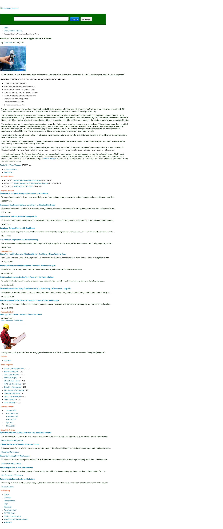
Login (6, 504)
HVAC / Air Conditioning (12, 384)
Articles (6, 495)
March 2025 (10, 426)
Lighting (56, 12)
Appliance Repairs (74, 12)
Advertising (8, 522)
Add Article (7, 498)
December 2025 (12, 414)
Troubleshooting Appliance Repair (16, 519)
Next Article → (9, 172)
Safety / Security (9, 399)
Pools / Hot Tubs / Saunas (13, 31)
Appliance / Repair (10, 378)
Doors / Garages (9, 402)
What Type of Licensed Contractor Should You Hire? (21, 315)
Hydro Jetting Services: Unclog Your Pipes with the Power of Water (27, 277)
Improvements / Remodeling (14, 390)
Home (6, 28)
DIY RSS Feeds (9, 513)
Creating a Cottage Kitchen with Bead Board (17, 228)
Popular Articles (9, 501)
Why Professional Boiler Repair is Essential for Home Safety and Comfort (29, 300)
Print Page (7, 360)
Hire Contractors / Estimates (12, 321)
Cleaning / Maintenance (12, 387)
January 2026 (11, 410)
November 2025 (12, 417)
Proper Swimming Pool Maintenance (15, 456)
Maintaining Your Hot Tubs (23, 186)
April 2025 (9, 423)
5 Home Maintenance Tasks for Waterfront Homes (19, 444)
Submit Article (96, 12)
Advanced (86, 19)
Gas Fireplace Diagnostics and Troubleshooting (19, 240)
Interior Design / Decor (12, 381)
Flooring (45, 12)
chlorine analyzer (49, 159)
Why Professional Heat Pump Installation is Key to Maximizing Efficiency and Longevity (35, 289)
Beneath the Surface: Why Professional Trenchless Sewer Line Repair (27, 266)
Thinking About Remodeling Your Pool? (27, 180)
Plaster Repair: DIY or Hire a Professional (16, 467)
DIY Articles (24, 12)
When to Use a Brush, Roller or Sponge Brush (18, 216)
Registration (8, 507)
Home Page (8, 12)
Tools (35, 12)
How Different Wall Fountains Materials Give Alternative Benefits (25, 433)
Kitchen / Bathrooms (11, 372)
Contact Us (50, 527)
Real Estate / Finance (11, 375)
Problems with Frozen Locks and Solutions (17, 479)
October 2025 (11, 420)
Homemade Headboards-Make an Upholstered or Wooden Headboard (27, 205)
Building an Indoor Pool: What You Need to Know (31, 183)
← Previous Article (10, 169)
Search (75, 19)
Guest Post (8, 43)
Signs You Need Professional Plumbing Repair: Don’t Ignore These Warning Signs (33, 254)
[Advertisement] (53, 4)
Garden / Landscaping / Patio (14, 368)
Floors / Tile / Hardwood (12, 396)
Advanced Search (10, 510)
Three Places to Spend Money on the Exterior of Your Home (24, 193)
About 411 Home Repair (12, 516)
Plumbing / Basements (12, 393)
